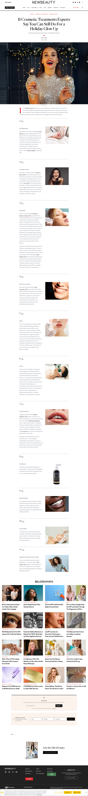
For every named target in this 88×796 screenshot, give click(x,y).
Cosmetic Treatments (41, 14)
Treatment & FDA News (8, 629)
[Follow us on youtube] (79, 2)
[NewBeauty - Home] (44, 2)
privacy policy (53, 708)
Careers (37, 768)
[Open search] (82, 7)
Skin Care (48, 629)
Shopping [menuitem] (56, 7)
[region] (44, 792)
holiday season (29, 108)
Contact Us (27, 768)
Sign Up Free (71, 777)
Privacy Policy (50, 771)
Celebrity (26, 656)
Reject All (68, 792)
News (46, 602)
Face (3, 602)
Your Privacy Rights (58, 792)
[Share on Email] (13, 734)
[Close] (86, 792)
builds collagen (31, 150)
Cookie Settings (51, 774)
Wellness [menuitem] (62, 7)
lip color (25, 431)
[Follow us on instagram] (77, 2)
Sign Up (58, 705)
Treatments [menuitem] (34, 7)
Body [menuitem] (40, 7)
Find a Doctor (50, 768)
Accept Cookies (77, 792)
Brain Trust (38, 771)
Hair (68, 602)
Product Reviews (7, 684)
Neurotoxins (53, 14)
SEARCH (71, 719)
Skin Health (70, 629)
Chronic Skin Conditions (74, 684)
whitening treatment (34, 421)
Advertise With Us (28, 771)
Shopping (48, 656)
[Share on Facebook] (11, 734)
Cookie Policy (28, 773)
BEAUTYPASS (76, 7)
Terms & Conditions (40, 773)
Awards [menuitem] (50, 7)
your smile (27, 183)
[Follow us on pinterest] (75, 2)
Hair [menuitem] (45, 7)
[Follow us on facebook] (73, 2)
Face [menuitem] (28, 7)
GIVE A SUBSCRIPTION (50, 752)
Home (32, 14)
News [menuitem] (24, 7)
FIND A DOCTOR (10, 7)
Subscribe (8, 2)
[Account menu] (82, 2)
